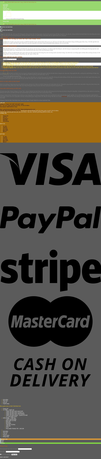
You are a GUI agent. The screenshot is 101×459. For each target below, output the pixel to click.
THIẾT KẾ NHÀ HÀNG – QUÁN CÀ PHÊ (17, 415)
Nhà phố (5, 119)
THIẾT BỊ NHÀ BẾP (11, 47)
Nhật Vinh (64, 96)
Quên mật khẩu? (4, 457)
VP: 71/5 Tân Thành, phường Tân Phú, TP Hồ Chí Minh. (15, 105)
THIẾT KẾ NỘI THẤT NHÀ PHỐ (14, 411)
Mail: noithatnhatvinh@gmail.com (8, 109)
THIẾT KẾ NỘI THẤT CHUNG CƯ (15, 40)
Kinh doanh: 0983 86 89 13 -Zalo (8, 106)
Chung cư (5, 118)
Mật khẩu (3, 451)
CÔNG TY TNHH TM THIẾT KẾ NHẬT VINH (12, 104)
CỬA (7, 55)
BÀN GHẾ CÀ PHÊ (11, 420)
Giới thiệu (5, 4)
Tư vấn (5, 126)
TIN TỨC (5, 6)
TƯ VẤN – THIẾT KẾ (8, 410)
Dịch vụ (5, 117)
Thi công (5, 129)
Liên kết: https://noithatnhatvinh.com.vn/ (10, 110)
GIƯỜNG (8, 51)
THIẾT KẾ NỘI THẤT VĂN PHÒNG (15, 414)
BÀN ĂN (8, 422)
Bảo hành (5, 130)
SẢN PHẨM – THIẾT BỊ (9, 418)
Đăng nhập (14, 454)
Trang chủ (5, 36)
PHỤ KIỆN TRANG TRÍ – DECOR (15, 428)
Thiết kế (5, 127)
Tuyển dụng (6, 8)
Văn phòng (6, 121)
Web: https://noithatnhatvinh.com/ (26, 109)
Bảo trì (4, 131)
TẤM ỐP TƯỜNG (10, 424)
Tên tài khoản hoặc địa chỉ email (9, 449)
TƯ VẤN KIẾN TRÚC (11, 44)
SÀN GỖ (8, 426)
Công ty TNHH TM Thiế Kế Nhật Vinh (28, 2)
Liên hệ (5, 7)
